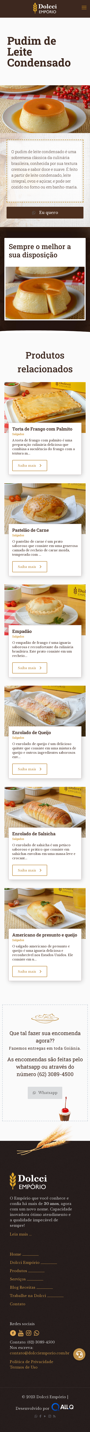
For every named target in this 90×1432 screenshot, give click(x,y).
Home (15, 1254)
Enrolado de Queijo (31, 732)
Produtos (18, 1271)
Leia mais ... (21, 1234)
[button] (79, 1354)
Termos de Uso (24, 1367)
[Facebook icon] (40, 1416)
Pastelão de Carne (30, 530)
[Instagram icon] (49, 1416)
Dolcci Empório (25, 1262)
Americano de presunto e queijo (44, 935)
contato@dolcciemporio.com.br (39, 1353)
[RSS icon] (54, 1416)
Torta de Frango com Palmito (42, 429)
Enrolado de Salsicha (33, 833)
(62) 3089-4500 (41, 1342)
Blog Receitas (22, 1287)
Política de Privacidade (31, 1362)
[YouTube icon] (45, 1416)
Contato (17, 1304)
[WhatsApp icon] (36, 1416)
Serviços (18, 1279)
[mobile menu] (84, 7)
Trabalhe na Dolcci (28, 1296)
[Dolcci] (45, 7)
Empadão (22, 631)
